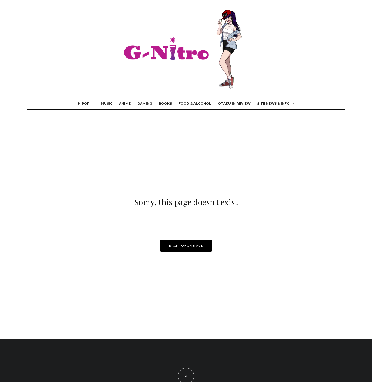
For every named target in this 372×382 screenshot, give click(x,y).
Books (165, 103)
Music (106, 103)
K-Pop (84, 103)
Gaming (144, 103)
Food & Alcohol (194, 103)
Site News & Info (273, 103)
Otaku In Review (234, 103)
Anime (125, 103)
